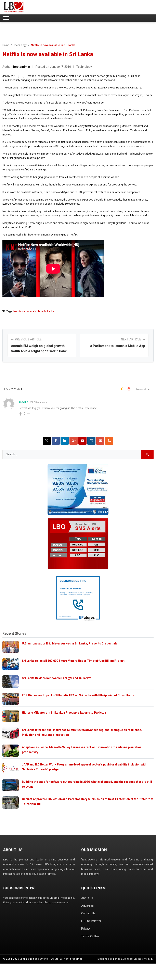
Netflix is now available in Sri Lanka (33, 311)
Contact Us (88, 913)
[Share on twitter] (47, 441)
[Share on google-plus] (73, 441)
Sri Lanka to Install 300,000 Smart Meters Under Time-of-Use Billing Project (73, 660)
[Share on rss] (109, 441)
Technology (20, 45)
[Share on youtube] (82, 441)
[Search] (147, 454)
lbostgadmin (21, 67)
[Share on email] (100, 441)
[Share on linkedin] (65, 441)
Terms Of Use (90, 936)
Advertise (87, 905)
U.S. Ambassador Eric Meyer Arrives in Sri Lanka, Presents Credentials (69, 643)
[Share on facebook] (56, 441)
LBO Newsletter (91, 921)
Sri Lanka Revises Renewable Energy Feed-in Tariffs (56, 678)
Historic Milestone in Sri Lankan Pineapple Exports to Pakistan (64, 712)
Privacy (86, 928)
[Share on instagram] (91, 441)
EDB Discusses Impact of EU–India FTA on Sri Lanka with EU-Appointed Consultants (78, 695)
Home (5, 45)
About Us (87, 898)
